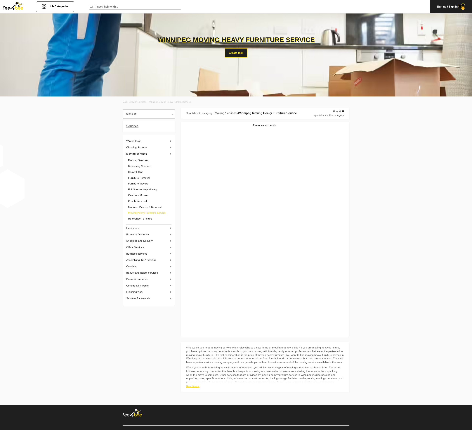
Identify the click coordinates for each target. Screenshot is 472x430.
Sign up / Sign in (447, 6)
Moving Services (138, 102)
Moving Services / (226, 113)
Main (125, 102)
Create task (236, 52)
